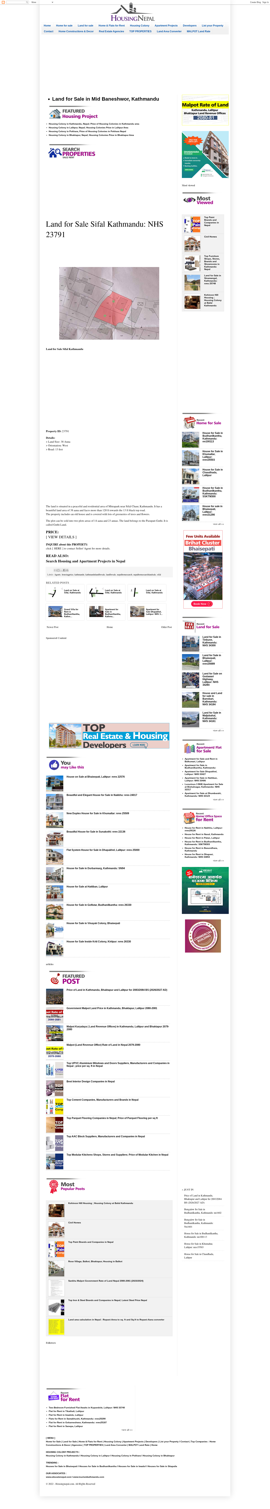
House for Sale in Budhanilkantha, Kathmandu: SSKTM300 (212, 492)
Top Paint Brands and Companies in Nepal (90, 1242)
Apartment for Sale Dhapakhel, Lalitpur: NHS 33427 (201, 772)
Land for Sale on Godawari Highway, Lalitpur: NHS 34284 (212, 679)
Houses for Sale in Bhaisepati (62, 1466)
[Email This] (55, 570)
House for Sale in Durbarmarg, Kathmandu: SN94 (96, 868)
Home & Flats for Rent (112, 25)
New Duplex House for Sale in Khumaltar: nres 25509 (98, 813)
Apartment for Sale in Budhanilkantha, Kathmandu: (200, 766)
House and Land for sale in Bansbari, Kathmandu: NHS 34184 (212, 699)
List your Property (212, 25)
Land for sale (85, 25)
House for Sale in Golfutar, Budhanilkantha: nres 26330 (99, 905)
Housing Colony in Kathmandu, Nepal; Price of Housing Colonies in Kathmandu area (94, 124)
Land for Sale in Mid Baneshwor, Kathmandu (105, 99)
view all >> (218, 523)
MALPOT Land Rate (198, 31)
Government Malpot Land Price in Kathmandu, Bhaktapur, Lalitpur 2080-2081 (112, 1008)
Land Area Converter (169, 31)
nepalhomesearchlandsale (144, 574)
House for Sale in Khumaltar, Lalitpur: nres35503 (198, 1245)
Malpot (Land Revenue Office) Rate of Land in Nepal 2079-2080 (103, 1045)
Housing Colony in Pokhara (126, 1455)
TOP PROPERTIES (140, 31)
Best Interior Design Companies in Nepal (91, 1081)
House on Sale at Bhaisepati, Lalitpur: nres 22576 (96, 776)
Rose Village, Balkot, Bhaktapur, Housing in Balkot (95, 1261)
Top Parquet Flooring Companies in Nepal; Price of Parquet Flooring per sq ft (112, 1118)
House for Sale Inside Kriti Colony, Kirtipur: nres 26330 (99, 941)
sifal (159, 574)
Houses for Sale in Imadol (132, 1466)
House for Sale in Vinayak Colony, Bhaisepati (93, 923)
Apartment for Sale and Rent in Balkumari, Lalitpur (201, 760)
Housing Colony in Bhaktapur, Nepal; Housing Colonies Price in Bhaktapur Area (91, 135)
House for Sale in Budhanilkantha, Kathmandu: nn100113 (212, 437)
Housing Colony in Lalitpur (95, 1455)
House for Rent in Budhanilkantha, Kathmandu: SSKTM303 (203, 843)
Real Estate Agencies (111, 31)
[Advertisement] (135, 65)
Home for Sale (53, 1441)
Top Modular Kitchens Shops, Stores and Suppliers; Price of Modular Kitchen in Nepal (117, 1154)
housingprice (67, 574)
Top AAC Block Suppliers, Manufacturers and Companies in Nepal (106, 1136)
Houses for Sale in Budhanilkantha (98, 1466)
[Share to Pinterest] (67, 570)
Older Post (166, 627)
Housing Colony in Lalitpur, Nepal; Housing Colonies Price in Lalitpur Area (88, 127)
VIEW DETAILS (61, 536)
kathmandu (79, 574)
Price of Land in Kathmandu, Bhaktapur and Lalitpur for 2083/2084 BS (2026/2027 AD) (117, 990)
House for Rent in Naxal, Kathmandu (204, 834)
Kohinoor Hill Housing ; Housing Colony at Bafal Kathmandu (100, 1203)
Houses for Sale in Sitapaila (162, 1466)
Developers (190, 25)
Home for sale (64, 25)
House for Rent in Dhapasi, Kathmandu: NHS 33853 (199, 855)
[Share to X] (61, 570)
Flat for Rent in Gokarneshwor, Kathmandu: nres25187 (78, 1422)
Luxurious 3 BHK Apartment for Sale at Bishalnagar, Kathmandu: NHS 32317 (204, 787)
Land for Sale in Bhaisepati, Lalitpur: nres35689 (211, 659)
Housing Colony (139, 25)
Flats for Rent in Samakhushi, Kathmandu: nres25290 (77, 1418)
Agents (57, 574)
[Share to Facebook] (64, 570)
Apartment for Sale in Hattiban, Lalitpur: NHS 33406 (201, 779)
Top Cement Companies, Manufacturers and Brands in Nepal (102, 1099)
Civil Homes (74, 1222)
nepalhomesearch (124, 574)
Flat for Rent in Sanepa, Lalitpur (66, 1426)
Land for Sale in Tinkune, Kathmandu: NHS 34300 (211, 641)
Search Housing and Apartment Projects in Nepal (85, 561)
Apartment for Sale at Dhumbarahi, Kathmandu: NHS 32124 (203, 794)
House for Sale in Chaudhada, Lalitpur (212, 472)
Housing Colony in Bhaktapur (159, 1455)
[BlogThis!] (58, 570)
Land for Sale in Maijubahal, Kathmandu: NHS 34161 (211, 716)
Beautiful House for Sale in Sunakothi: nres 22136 (96, 831)
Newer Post (52, 627)
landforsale (111, 574)
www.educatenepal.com (59, 1477)
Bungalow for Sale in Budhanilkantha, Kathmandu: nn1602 (202, 1211)
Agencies (77, 1445)
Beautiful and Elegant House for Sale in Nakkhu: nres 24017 (102, 795)
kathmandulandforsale (95, 574)
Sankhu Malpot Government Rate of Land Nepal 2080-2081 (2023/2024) (105, 1281)
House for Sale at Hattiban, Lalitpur (87, 886)
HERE (57, 548)
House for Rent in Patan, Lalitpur (202, 838)
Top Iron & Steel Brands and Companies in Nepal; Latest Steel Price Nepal (107, 1300)
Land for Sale (70, 1441)
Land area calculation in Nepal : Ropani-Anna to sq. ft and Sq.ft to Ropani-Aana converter (116, 1319)
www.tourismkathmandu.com (88, 1477)
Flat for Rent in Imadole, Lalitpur (66, 1415)
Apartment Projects (166, 25)
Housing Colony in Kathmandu (62, 1455)
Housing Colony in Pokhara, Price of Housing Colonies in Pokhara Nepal (87, 131)
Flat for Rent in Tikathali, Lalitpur (66, 1411)
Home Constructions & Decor (76, 31)
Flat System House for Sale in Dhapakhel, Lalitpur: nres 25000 (103, 850)
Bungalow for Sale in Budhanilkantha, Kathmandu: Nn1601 (198, 1223)
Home (47, 25)
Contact (48, 31)
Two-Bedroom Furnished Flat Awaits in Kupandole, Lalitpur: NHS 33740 (87, 1407)
